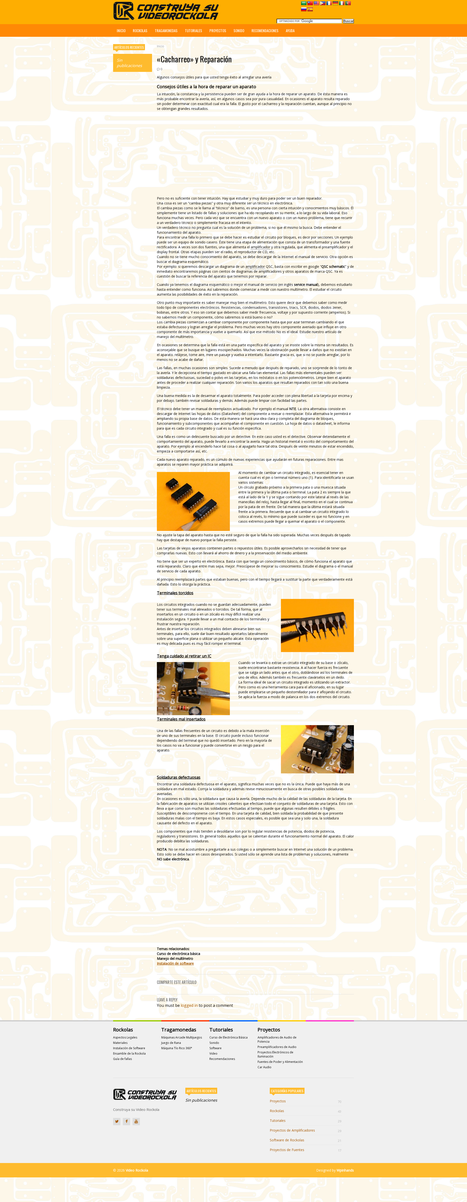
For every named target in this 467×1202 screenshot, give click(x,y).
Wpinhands (345, 1170)
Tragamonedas (166, 30)
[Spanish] (310, 9)
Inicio (121, 30)
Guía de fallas (122, 1059)
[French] (329, 3)
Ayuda (290, 30)
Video (213, 1053)
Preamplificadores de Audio (277, 1047)
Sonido (239, 30)
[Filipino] (323, 3)
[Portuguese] (348, 3)
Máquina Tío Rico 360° (176, 1048)
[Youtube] (136, 1121)
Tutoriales (193, 30)
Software (215, 1048)
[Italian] (342, 3)
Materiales (120, 1043)
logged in (189, 1005)
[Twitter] (116, 1121)
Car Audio (264, 1067)
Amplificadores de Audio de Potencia (277, 1039)
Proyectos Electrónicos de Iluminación (275, 1054)
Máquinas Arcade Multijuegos (181, 1037)
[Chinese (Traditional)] (310, 3)
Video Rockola (137, 1170)
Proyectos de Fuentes (305, 1149)
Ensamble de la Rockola (129, 1053)
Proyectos (217, 30)
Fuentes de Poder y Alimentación (280, 1062)
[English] (316, 3)
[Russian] (304, 9)
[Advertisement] (132, 150)
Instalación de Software (129, 1048)
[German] (335, 3)
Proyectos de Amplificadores (305, 1130)
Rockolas (140, 30)
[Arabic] (304, 3)
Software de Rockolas (305, 1140)
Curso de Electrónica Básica (228, 1037)
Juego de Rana (171, 1043)
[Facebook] (126, 1121)
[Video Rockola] (167, 18)
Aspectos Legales (125, 1037)
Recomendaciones (264, 30)
